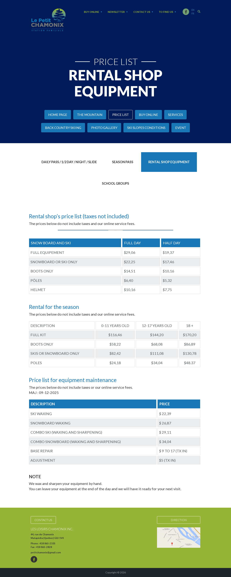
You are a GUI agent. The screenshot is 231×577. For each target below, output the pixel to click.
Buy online (91, 11)
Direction (179, 520)
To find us (166, 11)
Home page (57, 115)
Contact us (141, 11)
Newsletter (116, 11)
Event (180, 128)
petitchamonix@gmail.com (46, 552)
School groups (115, 183)
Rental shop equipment (169, 162)
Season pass (122, 162)
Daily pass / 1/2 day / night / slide (69, 162)
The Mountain (89, 115)
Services (175, 115)
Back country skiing (63, 128)
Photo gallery (104, 128)
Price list (120, 115)
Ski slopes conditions (146, 128)
